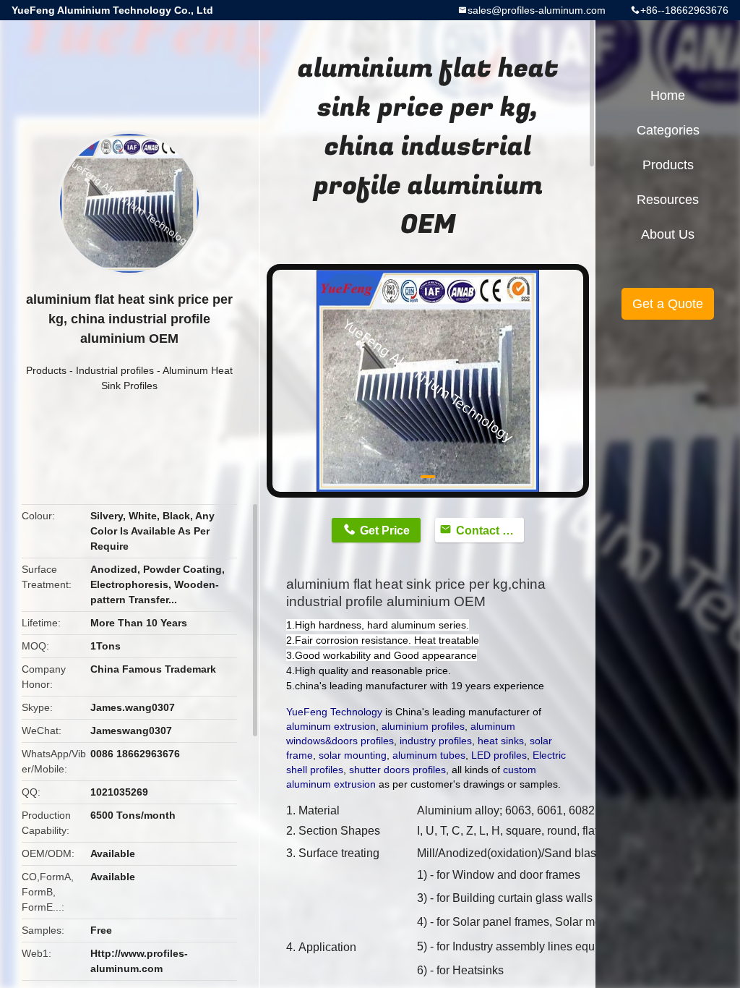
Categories (668, 130)
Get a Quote (667, 304)
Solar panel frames (500, 922)
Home (667, 95)
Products (46, 370)
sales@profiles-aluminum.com (537, 10)
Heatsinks (478, 970)
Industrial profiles (115, 370)
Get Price (385, 530)
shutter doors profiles (397, 769)
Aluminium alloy (458, 810)
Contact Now (490, 530)
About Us (667, 234)
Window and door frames (516, 875)
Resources (668, 199)
